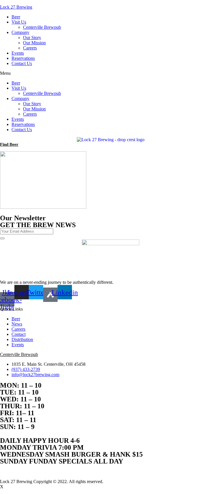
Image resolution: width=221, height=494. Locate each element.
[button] (110, 73)
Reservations (23, 58)
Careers (30, 47)
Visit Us (19, 22)
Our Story (32, 37)
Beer (16, 16)
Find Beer (9, 144)
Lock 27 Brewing (16, 7)
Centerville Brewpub (42, 27)
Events (18, 53)
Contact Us (22, 63)
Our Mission (34, 42)
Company (20, 32)
